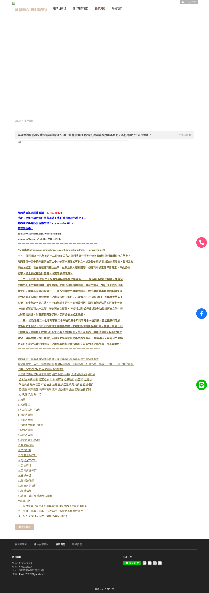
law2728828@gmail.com (32, 574)
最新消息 (28, 120)
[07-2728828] (201, 242)
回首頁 (18, 120)
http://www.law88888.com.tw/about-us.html (39, 233)
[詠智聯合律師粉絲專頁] (201, 313)
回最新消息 (24, 526)
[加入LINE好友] (132, 563)
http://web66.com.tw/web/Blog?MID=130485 (40, 239)
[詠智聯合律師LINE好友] (201, 385)
